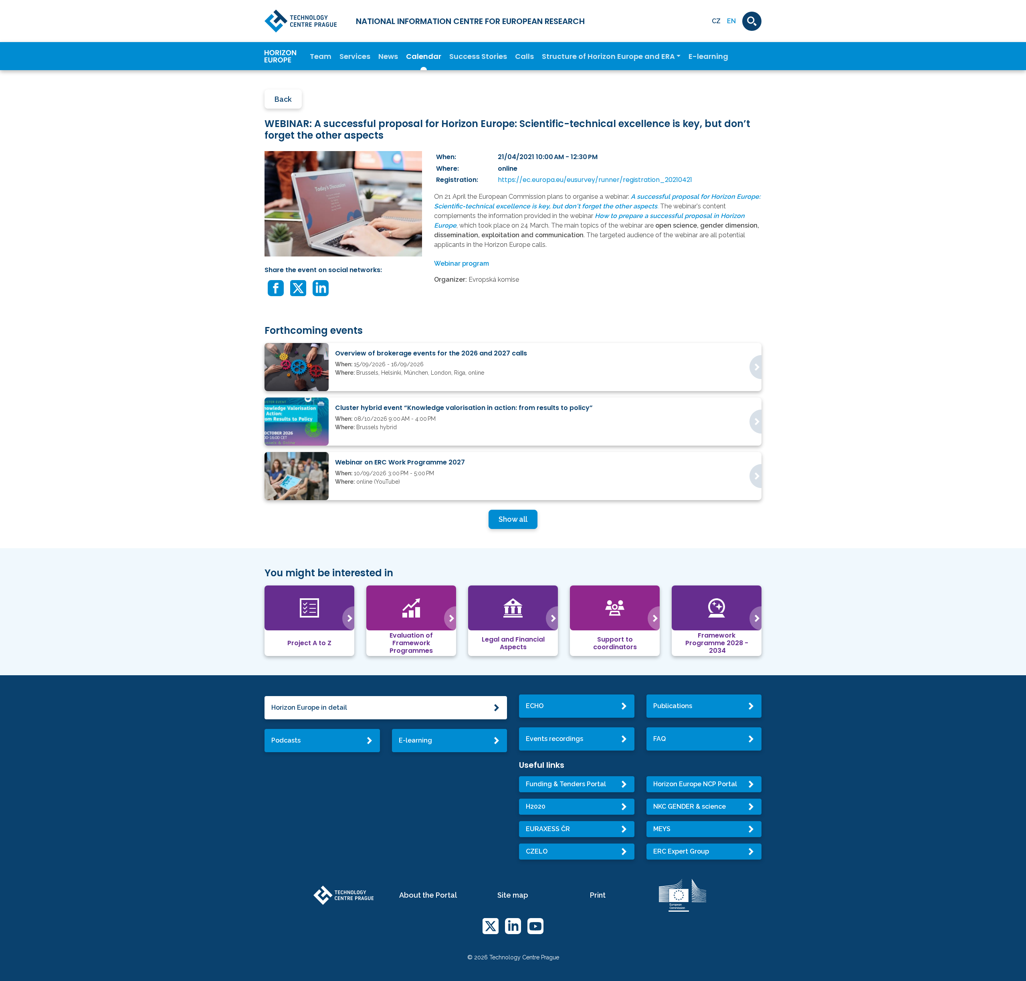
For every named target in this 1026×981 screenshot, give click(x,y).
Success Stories (478, 56)
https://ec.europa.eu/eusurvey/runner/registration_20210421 (595, 179)
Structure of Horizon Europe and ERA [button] (608, 56)
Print (598, 895)
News (388, 56)
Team (320, 56)
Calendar (423, 56)
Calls (524, 56)
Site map (512, 895)
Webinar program (461, 263)
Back (283, 99)
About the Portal (428, 895)
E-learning (708, 56)
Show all (513, 519)
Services (354, 56)
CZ (716, 21)
